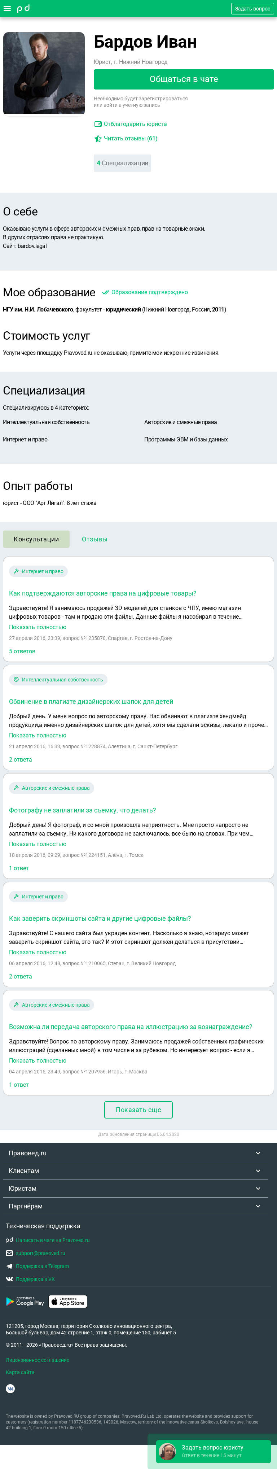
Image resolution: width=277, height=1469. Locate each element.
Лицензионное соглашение (37, 1360)
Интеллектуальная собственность (62, 680)
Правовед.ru (28, 1153)
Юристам (22, 1188)
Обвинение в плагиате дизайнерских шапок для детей (91, 701)
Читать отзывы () (131, 138)
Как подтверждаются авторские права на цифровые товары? (103, 593)
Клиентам (24, 1170)
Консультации (36, 539)
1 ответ (19, 868)
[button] (213, 1451)
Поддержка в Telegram (42, 1266)
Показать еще (138, 1109)
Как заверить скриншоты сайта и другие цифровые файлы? (100, 918)
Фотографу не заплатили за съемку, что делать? (82, 810)
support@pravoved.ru (40, 1253)
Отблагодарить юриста (135, 124)
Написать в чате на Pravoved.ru (53, 1240)
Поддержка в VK (35, 1279)
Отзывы (94, 539)
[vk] (10, 1388)
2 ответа (20, 759)
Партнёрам (26, 1206)
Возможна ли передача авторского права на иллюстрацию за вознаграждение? (130, 1026)
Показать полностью (37, 627)
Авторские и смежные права (56, 788)
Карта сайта (20, 1372)
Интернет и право (42, 571)
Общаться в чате (184, 79)
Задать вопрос (252, 9)
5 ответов (22, 651)
